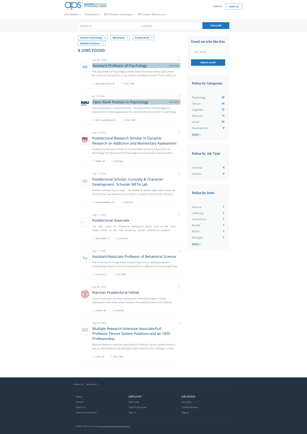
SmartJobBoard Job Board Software (114, 426)
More (195, 134)
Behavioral (118, 37)
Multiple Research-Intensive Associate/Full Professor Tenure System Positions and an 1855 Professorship (131, 333)
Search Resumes (137, 407)
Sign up (234, 6)
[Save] (175, 60)
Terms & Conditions (86, 412)
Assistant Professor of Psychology (120, 65)
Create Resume (190, 407)
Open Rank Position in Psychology (120, 101)
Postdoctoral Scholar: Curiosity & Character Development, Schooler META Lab (127, 181)
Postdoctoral (142, 37)
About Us (80, 407)
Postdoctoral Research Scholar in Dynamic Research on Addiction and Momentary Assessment (134, 140)
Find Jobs (216, 25)
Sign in (217, 6)
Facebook (91, 384)
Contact (80, 401)
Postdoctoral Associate (110, 220)
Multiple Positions (90, 43)
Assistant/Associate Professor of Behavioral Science (134, 256)
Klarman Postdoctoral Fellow (115, 292)
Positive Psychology (91, 37)
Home (79, 396)
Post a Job (134, 401)
